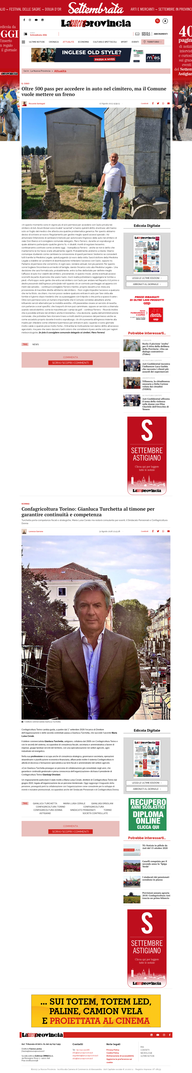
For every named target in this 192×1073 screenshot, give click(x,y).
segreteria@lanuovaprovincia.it (85, 1056)
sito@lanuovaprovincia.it (82, 1058)
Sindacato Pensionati (82, 810)
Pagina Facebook (26, 20)
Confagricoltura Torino (50, 807)
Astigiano (45, 813)
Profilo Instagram (32, 20)
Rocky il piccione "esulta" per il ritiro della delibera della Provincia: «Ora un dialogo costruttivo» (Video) (155, 349)
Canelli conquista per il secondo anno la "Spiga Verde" (154, 864)
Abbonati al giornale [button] (146, 284)
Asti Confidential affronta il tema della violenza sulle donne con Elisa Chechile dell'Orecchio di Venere (156, 404)
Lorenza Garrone (36, 531)
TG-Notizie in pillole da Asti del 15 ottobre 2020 (155, 847)
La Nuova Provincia (40, 71)
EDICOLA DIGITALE (146, 34)
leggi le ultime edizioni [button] (145, 278)
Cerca (157, 20)
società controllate (95, 813)
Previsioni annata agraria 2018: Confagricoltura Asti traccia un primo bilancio (156, 895)
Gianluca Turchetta (45, 803)
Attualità (60, 71)
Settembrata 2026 (38, 35)
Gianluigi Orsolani (102, 803)
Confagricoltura (93, 807)
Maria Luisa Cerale (74, 803)
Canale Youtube (38, 20)
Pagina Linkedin (44, 20)
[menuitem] (36, 42)
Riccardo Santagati (37, 104)
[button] (165, 21)
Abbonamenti (161, 34)
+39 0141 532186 (83, 1050)
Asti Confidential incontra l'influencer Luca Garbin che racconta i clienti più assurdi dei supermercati (156, 367)
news (35, 344)
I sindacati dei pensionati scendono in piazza (155, 878)
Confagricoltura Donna (47, 810)
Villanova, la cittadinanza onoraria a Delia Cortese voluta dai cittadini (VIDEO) (156, 385)
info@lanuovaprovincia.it (82, 1053)
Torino (108, 810)
